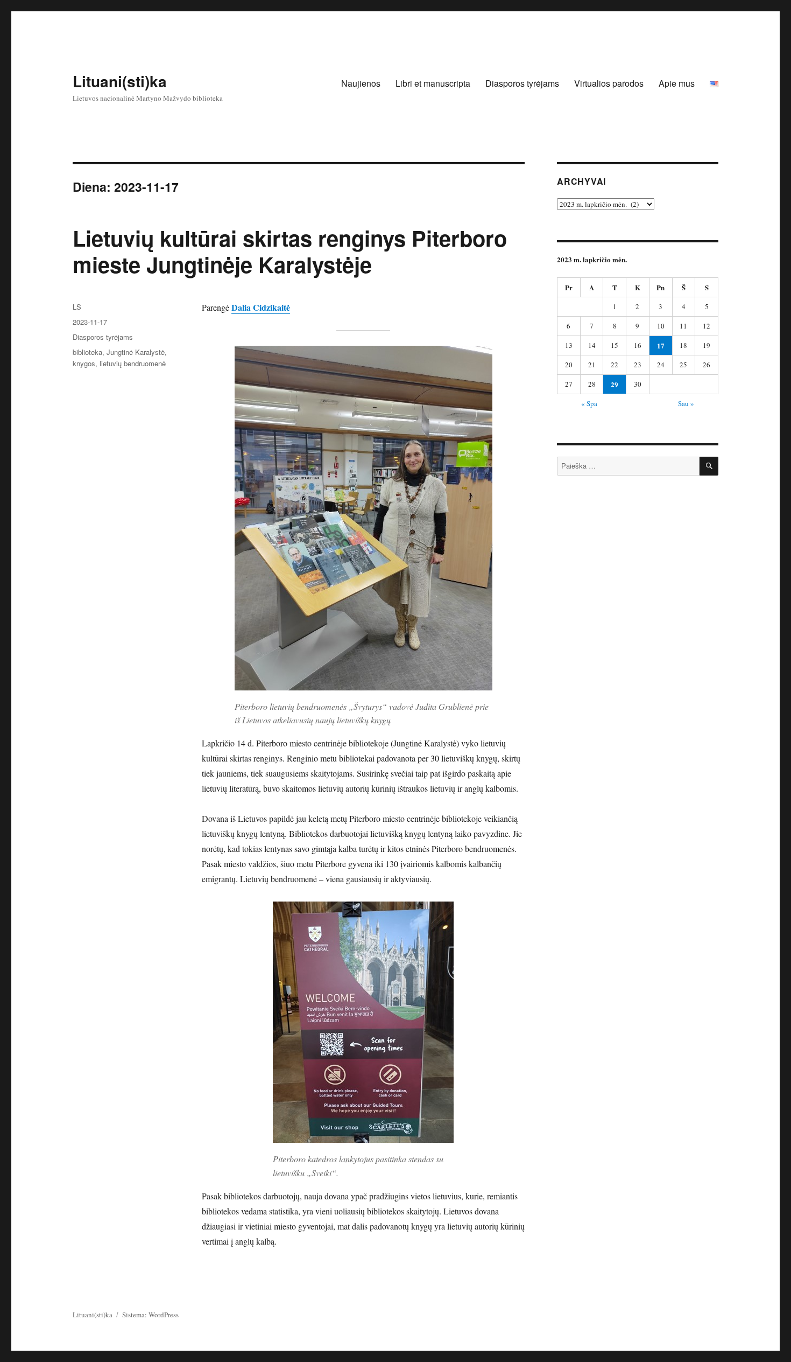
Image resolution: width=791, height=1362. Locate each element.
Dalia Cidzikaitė (260, 307)
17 (661, 345)
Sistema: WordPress (150, 1314)
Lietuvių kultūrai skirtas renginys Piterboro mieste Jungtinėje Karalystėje (290, 251)
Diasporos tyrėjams (522, 83)
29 (614, 384)
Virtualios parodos (609, 83)
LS (77, 307)
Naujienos (360, 83)
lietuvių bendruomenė (133, 363)
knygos (84, 363)
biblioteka (87, 352)
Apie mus (677, 83)
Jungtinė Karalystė (136, 352)
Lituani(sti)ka (120, 81)
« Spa (589, 403)
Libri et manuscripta (433, 83)
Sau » (686, 403)
